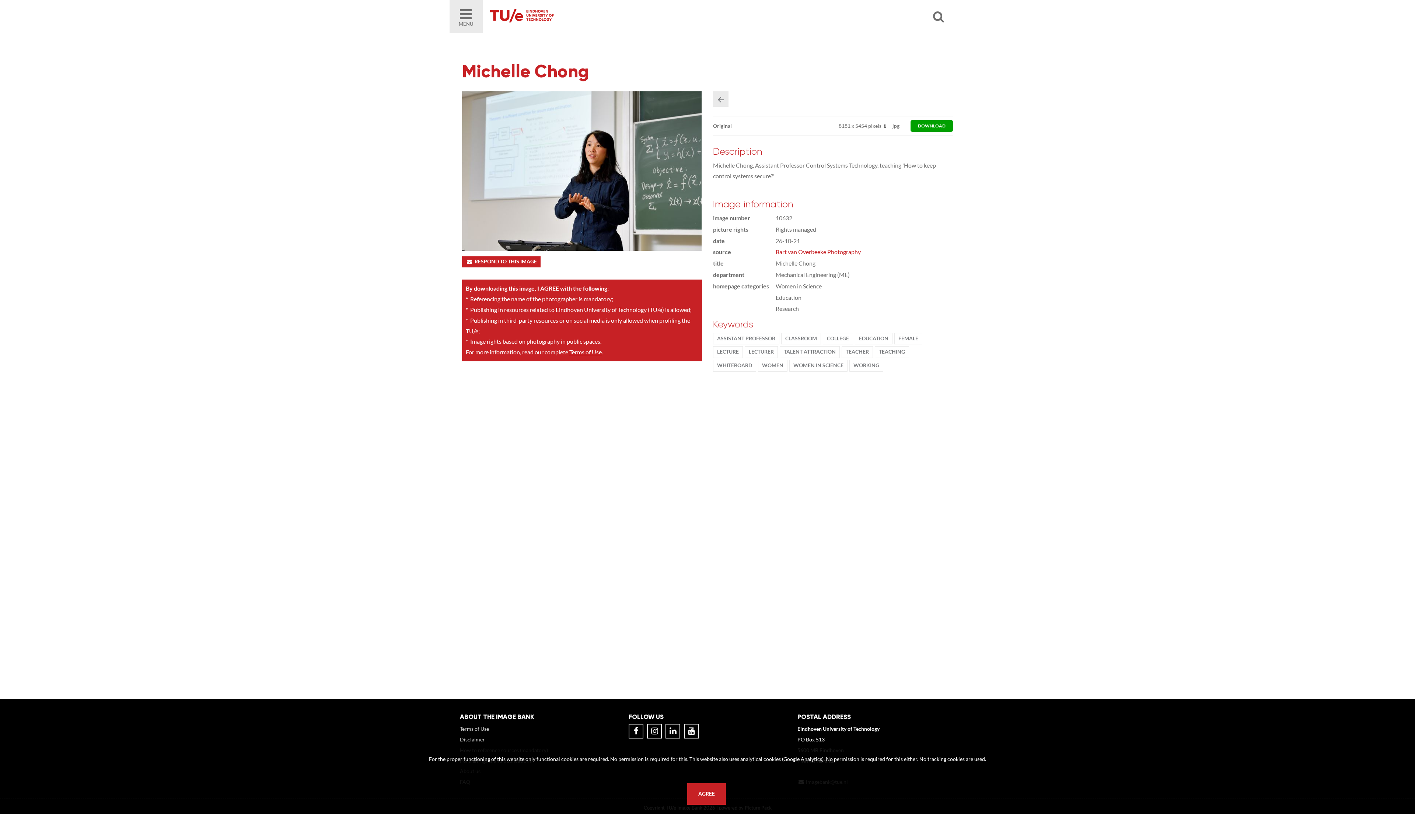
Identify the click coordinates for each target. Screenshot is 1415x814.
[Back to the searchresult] (721, 99)
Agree (706, 794)
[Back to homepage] (575, 16)
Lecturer (761, 352)
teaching (892, 352)
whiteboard (734, 365)
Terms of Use (585, 351)
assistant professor (746, 338)
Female (908, 338)
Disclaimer (472, 739)
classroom (801, 338)
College (838, 338)
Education (873, 338)
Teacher (857, 352)
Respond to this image (506, 261)
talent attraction (810, 352)
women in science (818, 365)
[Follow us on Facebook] (636, 731)
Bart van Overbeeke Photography (818, 251)
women (772, 365)
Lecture (728, 352)
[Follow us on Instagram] (654, 731)
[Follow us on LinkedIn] (672, 731)
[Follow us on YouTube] (691, 731)
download (932, 126)
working (866, 365)
